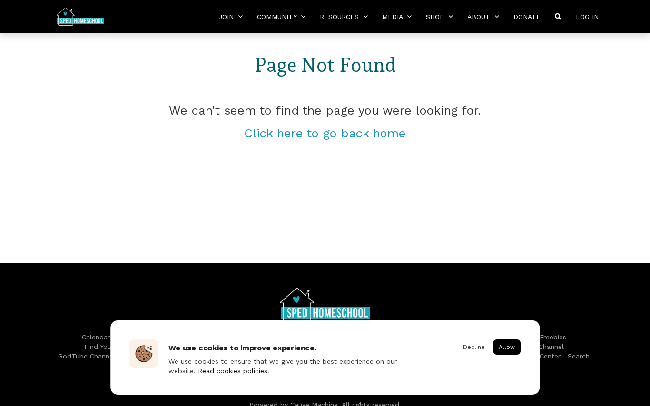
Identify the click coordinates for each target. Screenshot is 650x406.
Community (278, 16)
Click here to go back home (325, 133)
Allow (507, 347)
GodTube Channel (86, 356)
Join (227, 16)
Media (393, 16)
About (479, 16)
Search (579, 356)
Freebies (553, 337)
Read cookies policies (232, 371)
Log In (587, 16)
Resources (340, 16)
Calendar (96, 337)
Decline (474, 347)
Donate (527, 16)
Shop (436, 16)
